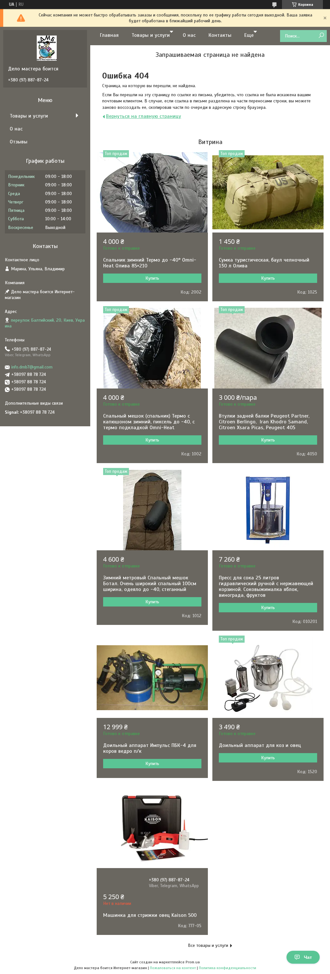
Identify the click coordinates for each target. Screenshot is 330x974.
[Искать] (321, 35)
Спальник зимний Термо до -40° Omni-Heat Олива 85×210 (149, 263)
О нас (189, 35)
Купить (152, 278)
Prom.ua (193, 962)
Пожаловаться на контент (173, 968)
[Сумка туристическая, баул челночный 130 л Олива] (268, 192)
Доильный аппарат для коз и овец (260, 745)
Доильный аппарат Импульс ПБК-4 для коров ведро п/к (149, 748)
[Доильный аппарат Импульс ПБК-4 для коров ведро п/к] (152, 677)
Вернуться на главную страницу (143, 116)
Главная (109, 35)
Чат (308, 957)
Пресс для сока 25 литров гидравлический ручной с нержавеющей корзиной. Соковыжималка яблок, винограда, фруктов (266, 586)
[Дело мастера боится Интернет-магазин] (46, 48)
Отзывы (18, 142)
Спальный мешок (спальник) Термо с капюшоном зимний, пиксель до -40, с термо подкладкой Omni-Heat (149, 421)
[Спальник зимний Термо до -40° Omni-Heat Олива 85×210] (152, 192)
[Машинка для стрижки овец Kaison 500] (152, 827)
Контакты (220, 35)
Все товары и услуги (208, 945)
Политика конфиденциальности (227, 968)
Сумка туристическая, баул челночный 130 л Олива (264, 263)
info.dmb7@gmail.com (32, 367)
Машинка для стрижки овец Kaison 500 (150, 915)
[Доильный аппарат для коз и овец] (268, 677)
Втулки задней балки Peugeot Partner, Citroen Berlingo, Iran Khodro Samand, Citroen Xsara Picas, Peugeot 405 (265, 421)
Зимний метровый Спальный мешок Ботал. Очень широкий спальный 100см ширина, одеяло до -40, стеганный (149, 583)
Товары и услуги (150, 35)
